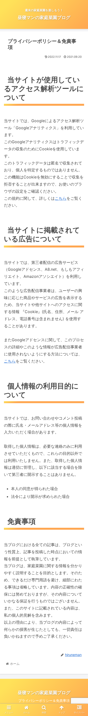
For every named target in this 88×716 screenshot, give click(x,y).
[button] (78, 519)
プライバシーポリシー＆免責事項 (44, 700)
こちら (60, 198)
